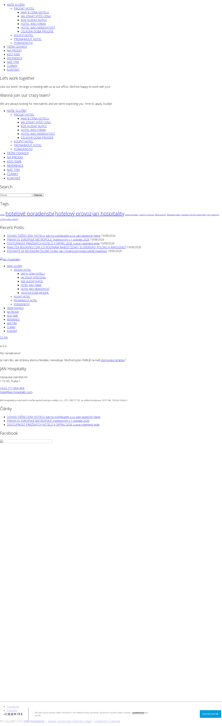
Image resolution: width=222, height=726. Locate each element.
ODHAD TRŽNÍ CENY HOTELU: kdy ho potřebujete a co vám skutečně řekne (53, 236)
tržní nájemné (213, 215)
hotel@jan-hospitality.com (16, 392)
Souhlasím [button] (210, 714)
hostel (2, 215)
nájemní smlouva (146, 215)
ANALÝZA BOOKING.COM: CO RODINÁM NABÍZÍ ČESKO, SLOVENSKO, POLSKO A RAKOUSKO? (66, 247)
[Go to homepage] (10, 259)
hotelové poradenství (30, 213)
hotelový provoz (73, 213)
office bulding (160, 215)
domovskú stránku (113, 360)
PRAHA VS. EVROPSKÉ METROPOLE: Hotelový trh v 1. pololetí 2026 (48, 239)
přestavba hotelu (174, 215)
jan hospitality (108, 213)
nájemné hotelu (131, 215)
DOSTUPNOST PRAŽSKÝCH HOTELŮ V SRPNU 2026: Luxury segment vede (53, 243)
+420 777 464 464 (12, 388)
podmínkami (138, 712)
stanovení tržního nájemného (193, 215)
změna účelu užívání (9, 219)
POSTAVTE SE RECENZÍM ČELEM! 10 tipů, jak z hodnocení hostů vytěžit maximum (57, 251)
